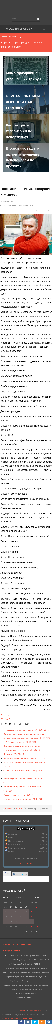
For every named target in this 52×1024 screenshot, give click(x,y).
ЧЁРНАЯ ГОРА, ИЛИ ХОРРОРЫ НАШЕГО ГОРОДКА (23, 102)
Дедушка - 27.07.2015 (13, 754)
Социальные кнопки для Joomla (44, 210)
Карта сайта (25, 944)
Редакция (9, 944)
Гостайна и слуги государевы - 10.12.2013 (23, 798)
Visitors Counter (26, 863)
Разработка (22, 1010)
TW (25, 874)
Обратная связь (12, 950)
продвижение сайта (35, 1010)
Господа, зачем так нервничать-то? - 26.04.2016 (26, 729)
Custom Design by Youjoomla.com (17, 1018)
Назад (6, 714)
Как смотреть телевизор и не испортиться (19, 131)
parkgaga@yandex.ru (21, 964)
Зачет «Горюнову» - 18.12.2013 (18, 794)
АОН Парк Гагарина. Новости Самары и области (26, 8)
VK (16, 874)
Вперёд (4, 718)
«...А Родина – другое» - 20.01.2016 (19, 741)
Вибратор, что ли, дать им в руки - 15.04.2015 (24, 758)
